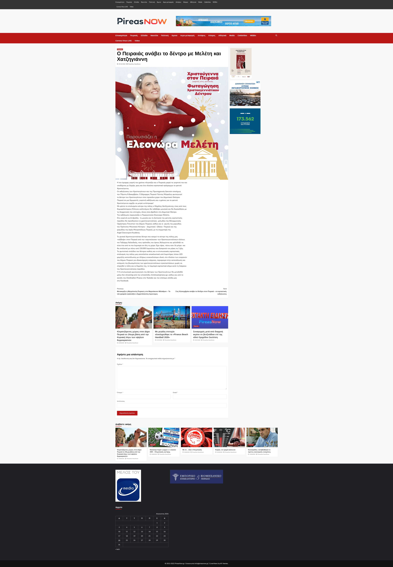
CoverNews (213, 563)
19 (134, 536)
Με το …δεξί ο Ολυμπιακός (192, 450)
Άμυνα (159, 2)
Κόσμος (185, 2)
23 (164, 536)
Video (131, 7)
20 (142, 536)
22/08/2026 (219, 452)
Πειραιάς (129, 2)
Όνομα (120, 392)
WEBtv (215, 2)
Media (200, 2)
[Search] (276, 35)
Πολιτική (152, 2)
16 (164, 531)
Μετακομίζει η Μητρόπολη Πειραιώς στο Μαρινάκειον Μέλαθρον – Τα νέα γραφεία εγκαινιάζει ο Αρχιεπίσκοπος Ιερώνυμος (143, 291)
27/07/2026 (159, 340)
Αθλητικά (193, 2)
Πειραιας (120, 49)
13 (142, 531)
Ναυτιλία (144, 2)
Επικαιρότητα (119, 2)
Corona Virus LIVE (122, 7)
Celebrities (207, 2)
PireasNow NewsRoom (134, 64)
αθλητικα (152, 444)
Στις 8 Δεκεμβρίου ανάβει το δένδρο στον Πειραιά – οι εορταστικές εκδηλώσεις (201, 291)
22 (157, 536)
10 (119, 531)
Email (175, 392)
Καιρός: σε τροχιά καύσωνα (225, 450)
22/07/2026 (197, 340)
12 (134, 531)
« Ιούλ (117, 549)
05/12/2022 (122, 64)
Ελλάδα (136, 2)
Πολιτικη (251, 444)
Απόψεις (178, 2)
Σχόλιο (120, 364)
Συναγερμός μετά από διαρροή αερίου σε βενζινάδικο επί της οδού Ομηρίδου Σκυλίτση (208, 334)
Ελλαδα (218, 444)
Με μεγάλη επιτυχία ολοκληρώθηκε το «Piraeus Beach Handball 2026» (171, 334)
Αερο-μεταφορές (168, 2)
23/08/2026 (121, 343)
